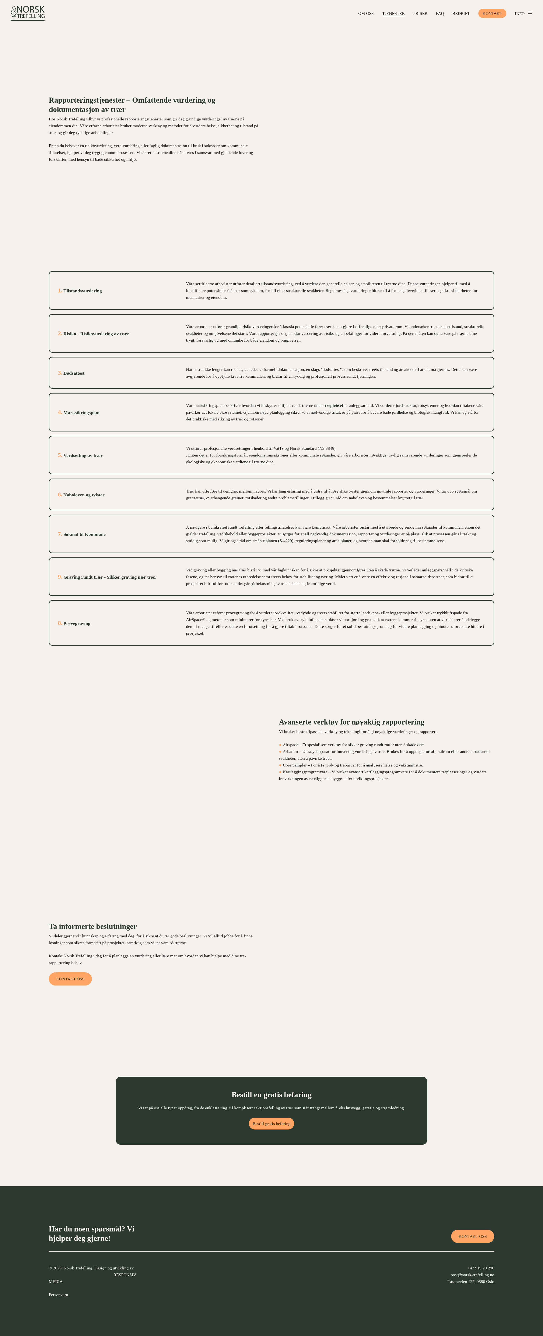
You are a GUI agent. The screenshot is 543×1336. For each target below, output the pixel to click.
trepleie (332, 405)
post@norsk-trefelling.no (472, 1274)
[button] (523, 13)
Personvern (58, 1294)
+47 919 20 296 (480, 1268)
